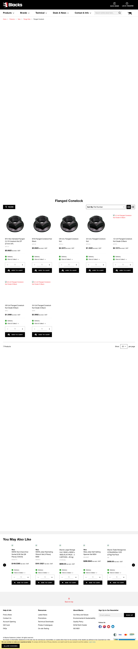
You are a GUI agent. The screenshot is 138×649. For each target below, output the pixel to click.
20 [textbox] (123, 346)
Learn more (92, 642)
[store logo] (12, 4)
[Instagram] (105, 627)
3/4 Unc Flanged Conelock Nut (95, 240)
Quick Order (114, 6)
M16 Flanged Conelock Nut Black (42, 240)
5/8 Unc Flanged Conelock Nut (68, 240)
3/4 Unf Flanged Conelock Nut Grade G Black (41, 306)
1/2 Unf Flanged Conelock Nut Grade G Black (122, 240)
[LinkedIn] (113, 627)
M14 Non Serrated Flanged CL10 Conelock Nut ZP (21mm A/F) (15, 241)
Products (12, 19)
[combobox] (108, 13)
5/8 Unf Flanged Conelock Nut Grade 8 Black (14, 306)
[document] (69, 644)
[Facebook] (101, 627)
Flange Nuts (27, 19)
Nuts (19, 19)
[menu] (47, 13)
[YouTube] (109, 627)
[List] (133, 207)
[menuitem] (8, 13)
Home (4, 19)
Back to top (69, 602)
